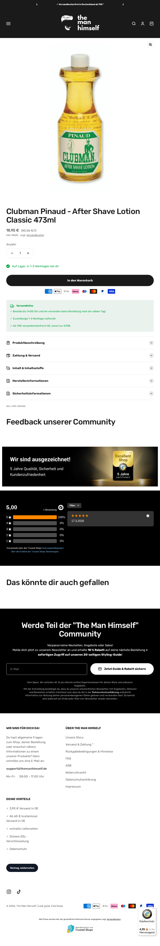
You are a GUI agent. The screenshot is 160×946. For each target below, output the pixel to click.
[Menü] (153, 909)
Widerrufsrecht (76, 772)
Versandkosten (35, 235)
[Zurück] (36, 4)
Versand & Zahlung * (79, 744)
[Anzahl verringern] (12, 253)
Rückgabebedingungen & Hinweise (89, 751)
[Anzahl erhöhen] (28, 253)
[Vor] (123, 4)
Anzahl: (11, 244)
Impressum (73, 786)
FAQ (68, 758)
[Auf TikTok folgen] (18, 891)
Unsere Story (75, 737)
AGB (68, 765)
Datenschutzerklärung (81, 779)
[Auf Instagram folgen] (9, 891)
